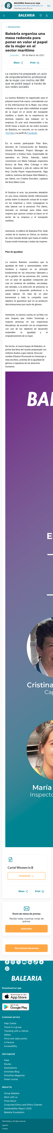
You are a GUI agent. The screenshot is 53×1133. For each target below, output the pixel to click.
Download (24, 875)
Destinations (10, 1067)
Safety (7, 1034)
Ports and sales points (15, 1038)
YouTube (9, 133)
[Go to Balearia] (26, 15)
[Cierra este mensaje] (2, 6)
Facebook (32, 133)
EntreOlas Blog (11, 1071)
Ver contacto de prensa (27, 948)
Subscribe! (26, 928)
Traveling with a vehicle (16, 1031)
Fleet (6, 1060)
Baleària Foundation (14, 1112)
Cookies (5, 1129)
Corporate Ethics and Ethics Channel (23, 1104)
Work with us (10, 1097)
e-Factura (9, 1042)
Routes (7, 1064)
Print (33, 62)
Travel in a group (12, 1027)
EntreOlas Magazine (14, 1075)
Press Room (10, 1101)
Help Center (10, 1023)
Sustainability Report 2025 (18, 1108)
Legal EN (5, 1125)
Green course (11, 1079)
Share (17, 62)
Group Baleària (11, 1093)
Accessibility (10, 1046)
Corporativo (14, 55)
